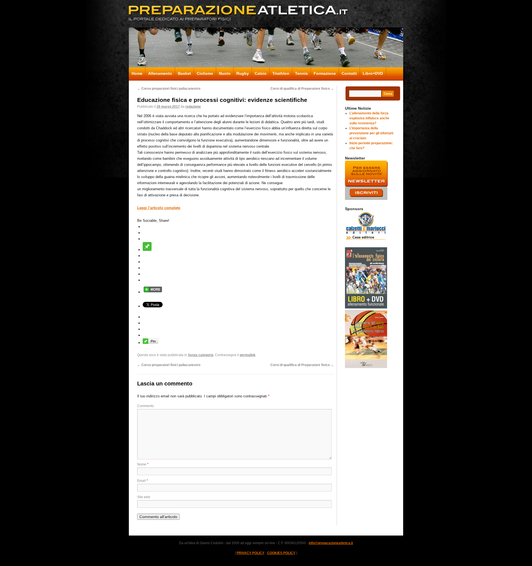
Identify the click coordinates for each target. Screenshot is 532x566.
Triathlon (280, 73)
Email (142, 481)
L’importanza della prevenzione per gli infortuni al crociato (371, 133)
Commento (145, 406)
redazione (193, 107)
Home (137, 73)
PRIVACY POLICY (250, 553)
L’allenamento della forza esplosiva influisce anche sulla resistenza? (369, 118)
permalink (247, 355)
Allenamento (160, 73)
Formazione (325, 73)
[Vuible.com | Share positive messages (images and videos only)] (147, 250)
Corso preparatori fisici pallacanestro (168, 89)
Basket (184, 73)
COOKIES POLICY (281, 553)
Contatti (349, 73)
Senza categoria (200, 355)
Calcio (261, 73)
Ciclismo (205, 73)
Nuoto (225, 73)
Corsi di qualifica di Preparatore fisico (302, 89)
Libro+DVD (373, 73)
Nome (143, 464)
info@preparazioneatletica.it (331, 543)
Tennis (301, 73)
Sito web (143, 497)
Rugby (242, 73)
